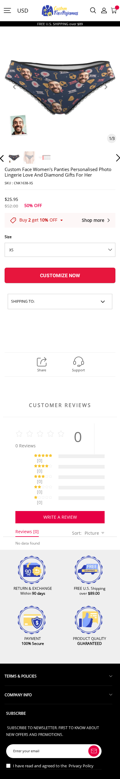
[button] (14, 94)
